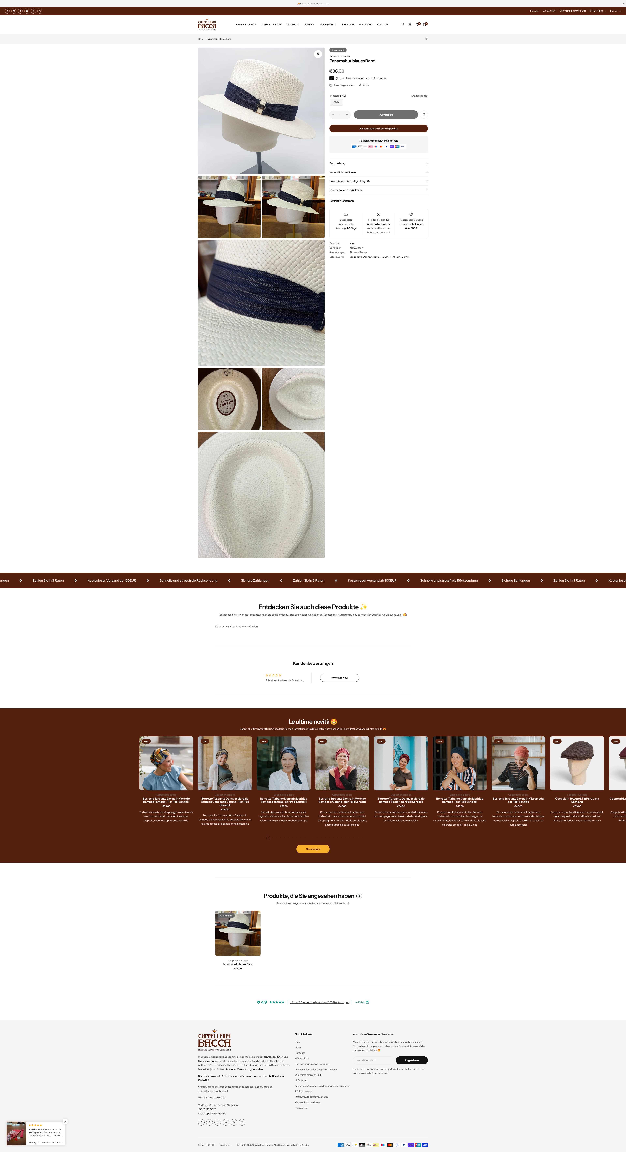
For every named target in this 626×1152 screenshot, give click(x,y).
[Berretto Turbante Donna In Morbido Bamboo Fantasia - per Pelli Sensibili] (225, 763)
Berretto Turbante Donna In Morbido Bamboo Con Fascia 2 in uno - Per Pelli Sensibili (166, 802)
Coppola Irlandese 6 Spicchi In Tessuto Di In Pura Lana (577, 800)
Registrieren (412, 1060)
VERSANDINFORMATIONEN (573, 11)
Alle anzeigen (313, 849)
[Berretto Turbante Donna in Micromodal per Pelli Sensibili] (460, 763)
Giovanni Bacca (358, 252)
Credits (305, 1145)
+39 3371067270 (207, 1109)
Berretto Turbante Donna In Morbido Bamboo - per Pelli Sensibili (401, 800)
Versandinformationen (307, 1102)
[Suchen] (402, 24)
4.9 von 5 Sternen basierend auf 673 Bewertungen (319, 1002)
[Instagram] (13, 11)
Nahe (298, 1047)
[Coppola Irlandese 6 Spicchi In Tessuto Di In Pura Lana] (577, 763)
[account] (410, 24)
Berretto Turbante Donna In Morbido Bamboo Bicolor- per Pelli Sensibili (342, 800)
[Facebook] (7, 11)
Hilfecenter (301, 1080)
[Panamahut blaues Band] (238, 933)
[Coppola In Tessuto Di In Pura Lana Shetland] (518, 763)
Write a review (339, 677)
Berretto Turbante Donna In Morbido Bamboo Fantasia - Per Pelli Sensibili (107, 800)
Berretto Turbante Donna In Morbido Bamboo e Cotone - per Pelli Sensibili (283, 800)
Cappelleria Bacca (339, 56)
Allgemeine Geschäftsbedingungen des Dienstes (322, 1085)
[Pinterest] (33, 11)
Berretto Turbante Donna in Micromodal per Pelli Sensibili (459, 800)
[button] (264, 838)
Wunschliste (302, 1058)
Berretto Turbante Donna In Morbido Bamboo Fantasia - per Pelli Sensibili (224, 800)
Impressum (301, 1107)
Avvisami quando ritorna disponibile (378, 128)
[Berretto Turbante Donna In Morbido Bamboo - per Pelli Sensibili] (401, 763)
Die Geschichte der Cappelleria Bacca (316, 1069)
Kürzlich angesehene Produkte (312, 1063)
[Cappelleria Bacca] (207, 24)
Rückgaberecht (303, 1091)
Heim (201, 38)
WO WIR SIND (549, 11)
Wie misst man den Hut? (309, 1074)
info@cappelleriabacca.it (212, 1113)
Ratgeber (534, 11)
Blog (297, 1041)
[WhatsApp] (39, 11)
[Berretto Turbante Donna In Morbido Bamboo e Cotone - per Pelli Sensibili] (284, 763)
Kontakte (300, 1052)
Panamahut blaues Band (237, 964)
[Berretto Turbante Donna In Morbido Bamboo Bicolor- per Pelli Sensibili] (342, 763)
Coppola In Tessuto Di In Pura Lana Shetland (518, 800)
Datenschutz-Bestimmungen (311, 1096)
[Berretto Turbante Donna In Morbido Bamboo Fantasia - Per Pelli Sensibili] (107, 763)
